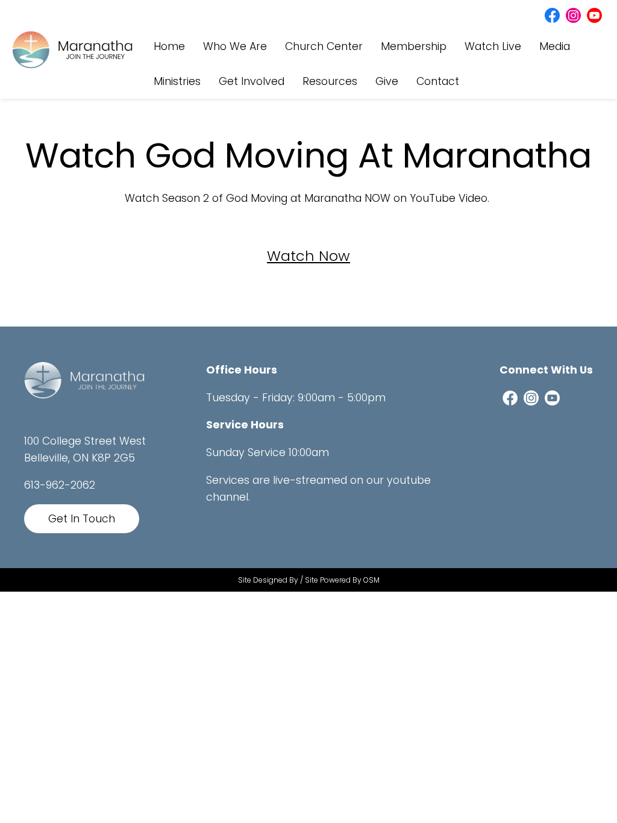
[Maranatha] (84, 379)
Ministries (177, 81)
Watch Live (493, 46)
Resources (329, 81)
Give (386, 81)
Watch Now (308, 256)
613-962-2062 (59, 485)
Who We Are (235, 46)
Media (554, 46)
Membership (413, 46)
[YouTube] (594, 14)
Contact (437, 81)
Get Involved (251, 81)
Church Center (324, 46)
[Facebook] (552, 14)
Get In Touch (81, 519)
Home (169, 46)
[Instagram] (573, 14)
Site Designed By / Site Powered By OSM (309, 580)
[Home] (72, 49)
